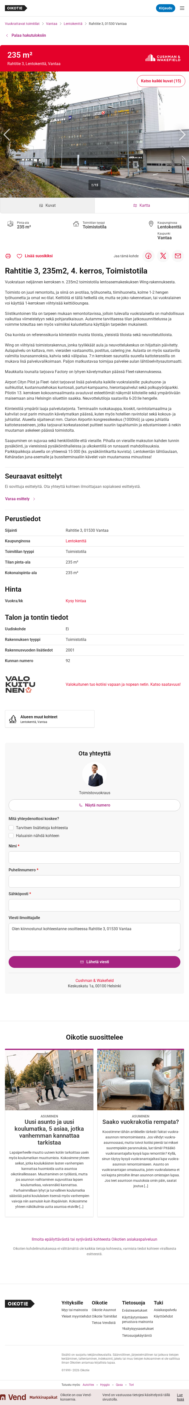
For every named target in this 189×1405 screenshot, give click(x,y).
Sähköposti (20, 893)
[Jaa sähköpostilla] (178, 256)
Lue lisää (180, 1397)
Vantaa (51, 24)
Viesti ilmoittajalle (24, 917)
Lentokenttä (73, 24)
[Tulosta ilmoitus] (8, 256)
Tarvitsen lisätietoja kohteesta (42, 827)
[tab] (47, 205)
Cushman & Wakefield (95, 980)
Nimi (14, 846)
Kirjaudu (165, 8)
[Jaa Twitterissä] (163, 256)
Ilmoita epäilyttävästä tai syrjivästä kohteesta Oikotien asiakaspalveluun (94, 1239)
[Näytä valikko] (182, 8)
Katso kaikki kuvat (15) (161, 81)
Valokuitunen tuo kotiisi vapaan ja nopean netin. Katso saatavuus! (123, 684)
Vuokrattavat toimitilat (22, 24)
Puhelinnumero (23, 870)
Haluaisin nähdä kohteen (37, 835)
